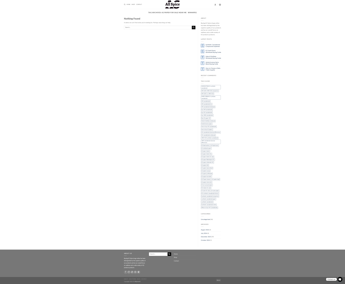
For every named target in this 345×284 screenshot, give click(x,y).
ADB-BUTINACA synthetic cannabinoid (208, 87)
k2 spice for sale (205, 190)
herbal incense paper (206, 123)
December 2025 (206, 236)
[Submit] (193, 27)
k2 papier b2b (204, 165)
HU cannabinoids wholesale (208, 135)
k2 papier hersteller (206, 176)
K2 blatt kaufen (205, 145)
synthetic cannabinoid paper (208, 199)
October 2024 (205, 240)
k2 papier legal (215, 179)
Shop (133, 4)
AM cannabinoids (205, 101)
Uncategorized (205, 219)
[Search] (124, 4)
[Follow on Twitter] (132, 272)
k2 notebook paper (206, 148)
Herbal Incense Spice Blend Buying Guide (212, 63)
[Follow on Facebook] (125, 272)
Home (128, 4)
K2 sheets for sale (206, 187)
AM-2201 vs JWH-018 (207, 93)
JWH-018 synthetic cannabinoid (209, 137)
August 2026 (205, 230)
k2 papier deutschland (207, 168)
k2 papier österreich (206, 182)
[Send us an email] (135, 272)
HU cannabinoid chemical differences (210, 132)
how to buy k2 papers (206, 129)
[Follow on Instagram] (128, 272)
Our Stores (132, 279)
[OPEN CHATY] (340, 279)
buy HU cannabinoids (206, 112)
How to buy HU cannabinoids (208, 126)
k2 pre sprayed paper (206, 185)
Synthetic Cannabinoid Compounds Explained (213, 45)
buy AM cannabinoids (206, 109)
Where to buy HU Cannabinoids (209, 207)
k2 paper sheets (205, 151)
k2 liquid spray (214, 145)
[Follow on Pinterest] (138, 272)
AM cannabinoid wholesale (208, 106)
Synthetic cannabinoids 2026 (208, 204)
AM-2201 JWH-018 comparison (209, 90)
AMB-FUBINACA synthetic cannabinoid (208, 97)
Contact (139, 4)
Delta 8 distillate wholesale (208, 121)
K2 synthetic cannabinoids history (210, 193)
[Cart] (220, 4)
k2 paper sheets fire (206, 153)
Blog (138, 279)
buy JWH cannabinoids (207, 115)
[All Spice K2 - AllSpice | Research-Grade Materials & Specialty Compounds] (172, 4)
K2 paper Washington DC (207, 159)
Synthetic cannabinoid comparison (210, 196)
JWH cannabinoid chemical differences (208, 141)
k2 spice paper (215, 190)
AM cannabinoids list (206, 104)
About (126, 279)
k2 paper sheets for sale (207, 156)
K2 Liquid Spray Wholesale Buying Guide (213, 51)
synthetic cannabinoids (207, 202)
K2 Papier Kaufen (205, 179)
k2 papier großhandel (206, 173)
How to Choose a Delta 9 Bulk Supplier (213, 69)
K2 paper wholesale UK (207, 162)
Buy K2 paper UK (205, 118)
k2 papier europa (205, 170)
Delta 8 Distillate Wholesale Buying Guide (213, 57)
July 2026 (204, 233)
